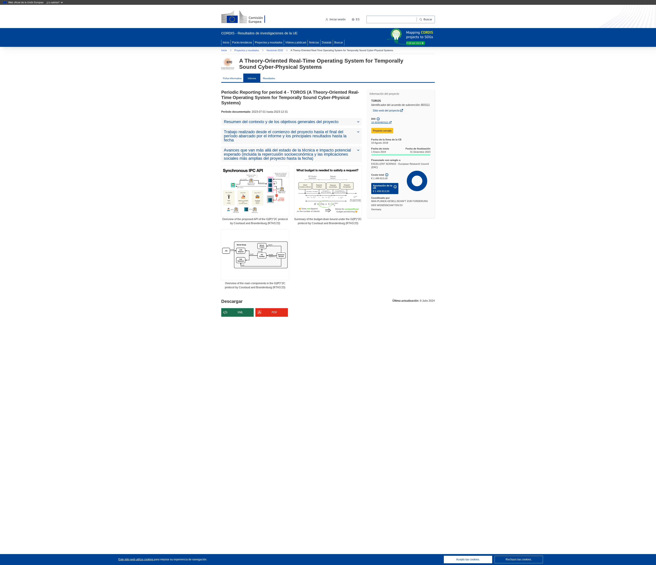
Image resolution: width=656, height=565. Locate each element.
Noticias (314, 42)
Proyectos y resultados (268, 42)
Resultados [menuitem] (269, 78)
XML (240, 312)
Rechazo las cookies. (519, 559)
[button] (355, 19)
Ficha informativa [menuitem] (232, 78)
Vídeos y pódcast (295, 42)
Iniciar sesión (338, 19)
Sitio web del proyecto (386, 111)
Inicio (226, 42)
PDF (274, 312)
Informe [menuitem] (252, 78)
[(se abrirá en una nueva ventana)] (248, 17)
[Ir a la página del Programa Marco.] (227, 64)
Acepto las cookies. (468, 559)
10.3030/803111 (379, 122)
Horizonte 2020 (274, 50)
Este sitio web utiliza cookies (136, 559)
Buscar (338, 42)
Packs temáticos (242, 42)
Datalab (326, 42)
